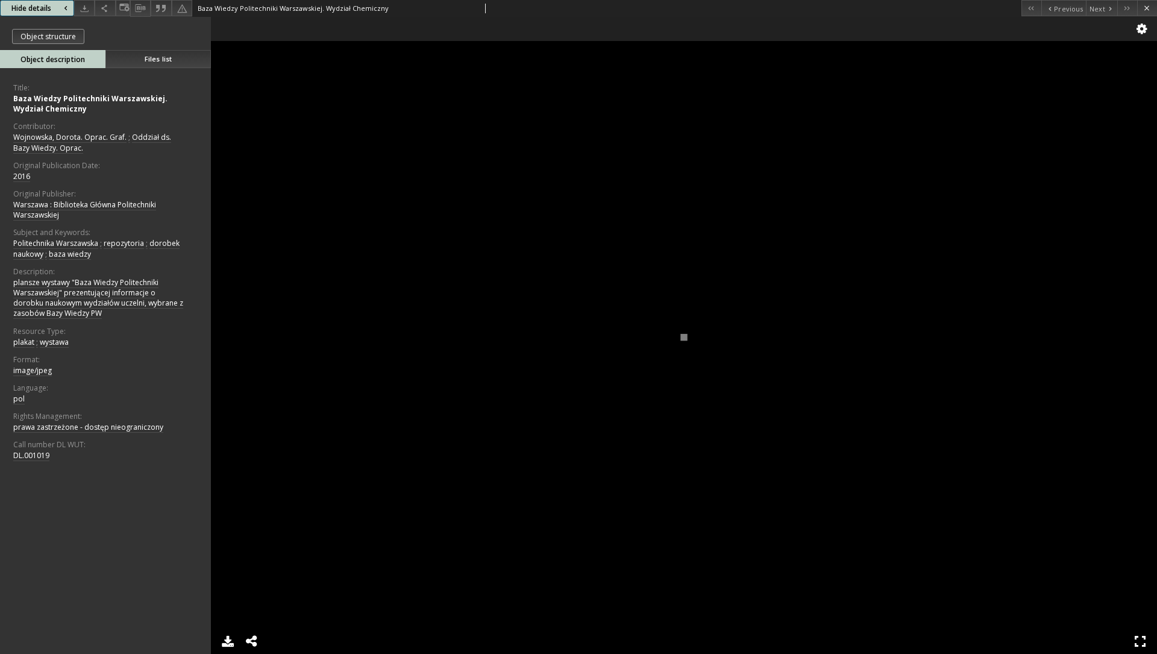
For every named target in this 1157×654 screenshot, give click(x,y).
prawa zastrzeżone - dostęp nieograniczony (88, 427)
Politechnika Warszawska (55, 243)
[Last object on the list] (1127, 8)
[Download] (84, 8)
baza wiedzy (70, 254)
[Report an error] (182, 8)
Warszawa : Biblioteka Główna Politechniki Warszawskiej (84, 210)
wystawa (54, 342)
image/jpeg (32, 370)
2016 (21, 176)
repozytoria (124, 243)
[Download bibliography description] (140, 8)
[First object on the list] (1031, 8)
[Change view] (123, 8)
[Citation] (161, 8)
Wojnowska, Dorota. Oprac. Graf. (70, 137)
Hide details (31, 8)
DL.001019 (31, 455)
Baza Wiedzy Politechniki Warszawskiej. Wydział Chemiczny (90, 103)
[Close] (1147, 8)
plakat (23, 342)
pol (19, 399)
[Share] (105, 8)
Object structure (48, 36)
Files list (158, 58)
